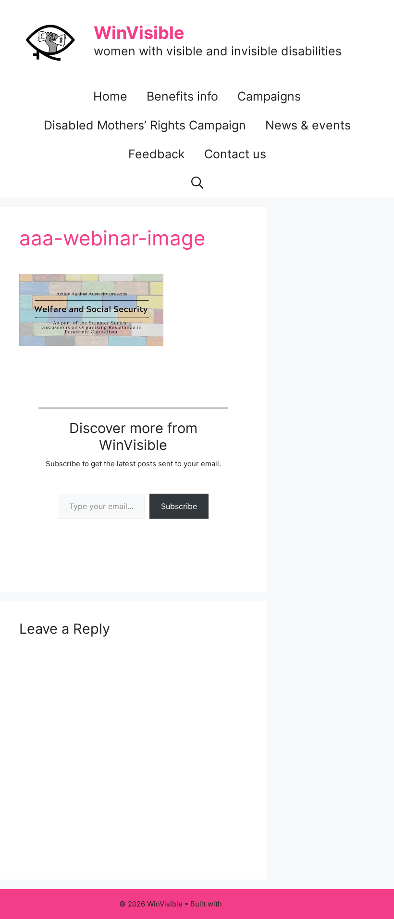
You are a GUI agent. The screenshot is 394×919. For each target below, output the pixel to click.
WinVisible (139, 32)
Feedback (156, 154)
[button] (197, 182)
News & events (308, 125)
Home (110, 96)
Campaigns (269, 96)
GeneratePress (249, 903)
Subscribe (179, 506)
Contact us (235, 154)
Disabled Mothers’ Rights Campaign (145, 125)
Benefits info (182, 96)
